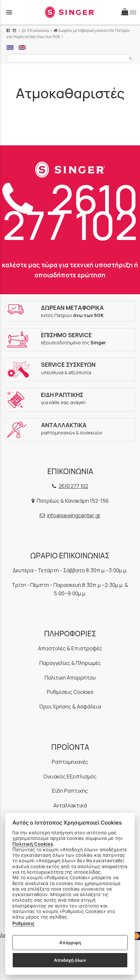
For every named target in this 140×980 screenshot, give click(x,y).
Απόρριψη (70, 942)
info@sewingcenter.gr (74, 515)
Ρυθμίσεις (23, 923)
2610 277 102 (70, 212)
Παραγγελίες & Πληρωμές (70, 663)
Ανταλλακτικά (70, 805)
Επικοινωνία (38, 30)
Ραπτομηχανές (70, 761)
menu (9, 12)
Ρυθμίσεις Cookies (70, 691)
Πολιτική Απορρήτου (70, 677)
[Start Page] (70, 12)
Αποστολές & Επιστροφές (70, 648)
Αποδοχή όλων (70, 960)
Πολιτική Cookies (32, 844)
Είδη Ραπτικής (70, 790)
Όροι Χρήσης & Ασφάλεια (70, 706)
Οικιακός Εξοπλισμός (70, 776)
